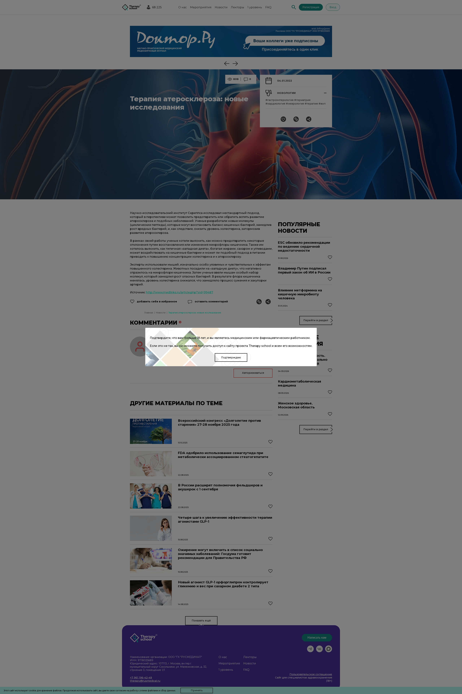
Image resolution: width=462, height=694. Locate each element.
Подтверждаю (231, 357)
